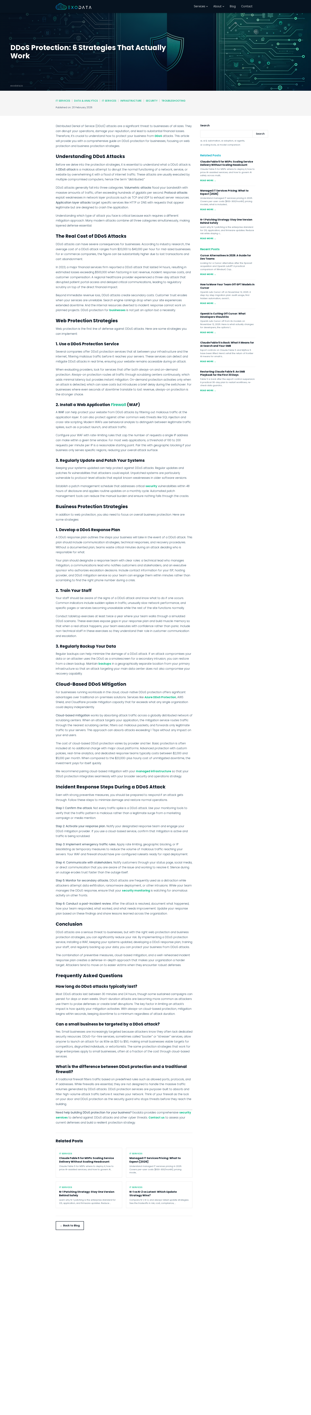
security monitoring (136, 890)
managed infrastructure (153, 771)
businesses (117, 310)
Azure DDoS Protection (160, 697)
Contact (247, 6)
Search (260, 133)
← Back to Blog (70, 1225)
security (151, 486)
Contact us (157, 1117)
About (217, 6)
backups (104, 664)
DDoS (158, 136)
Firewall (118, 404)
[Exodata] (73, 6)
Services (199, 6)
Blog (233, 6)
